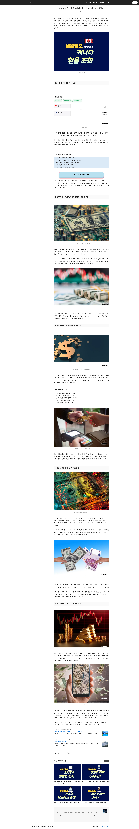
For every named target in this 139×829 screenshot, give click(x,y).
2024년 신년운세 (104, 2)
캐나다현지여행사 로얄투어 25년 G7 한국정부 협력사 (69, 731)
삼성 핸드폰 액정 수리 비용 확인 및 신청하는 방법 (95, 781)
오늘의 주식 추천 (93, 2)
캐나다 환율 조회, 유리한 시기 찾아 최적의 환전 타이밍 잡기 (81, 8)
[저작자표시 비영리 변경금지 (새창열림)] (70, 753)
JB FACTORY (105, 826)
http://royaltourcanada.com (62, 729)
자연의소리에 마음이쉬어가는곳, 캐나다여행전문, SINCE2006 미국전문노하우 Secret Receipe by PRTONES (77, 744)
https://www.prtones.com (61, 739)
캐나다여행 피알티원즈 (61, 742)
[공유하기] (58, 753)
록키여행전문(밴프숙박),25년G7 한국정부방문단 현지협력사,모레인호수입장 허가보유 (76, 733)
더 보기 (107, 761)
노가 (57, 810)
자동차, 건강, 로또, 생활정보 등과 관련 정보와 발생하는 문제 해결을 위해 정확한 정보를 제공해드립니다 (77, 812)
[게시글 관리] (59, 753)
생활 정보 (81, 12)
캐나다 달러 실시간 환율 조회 (81, 175)
